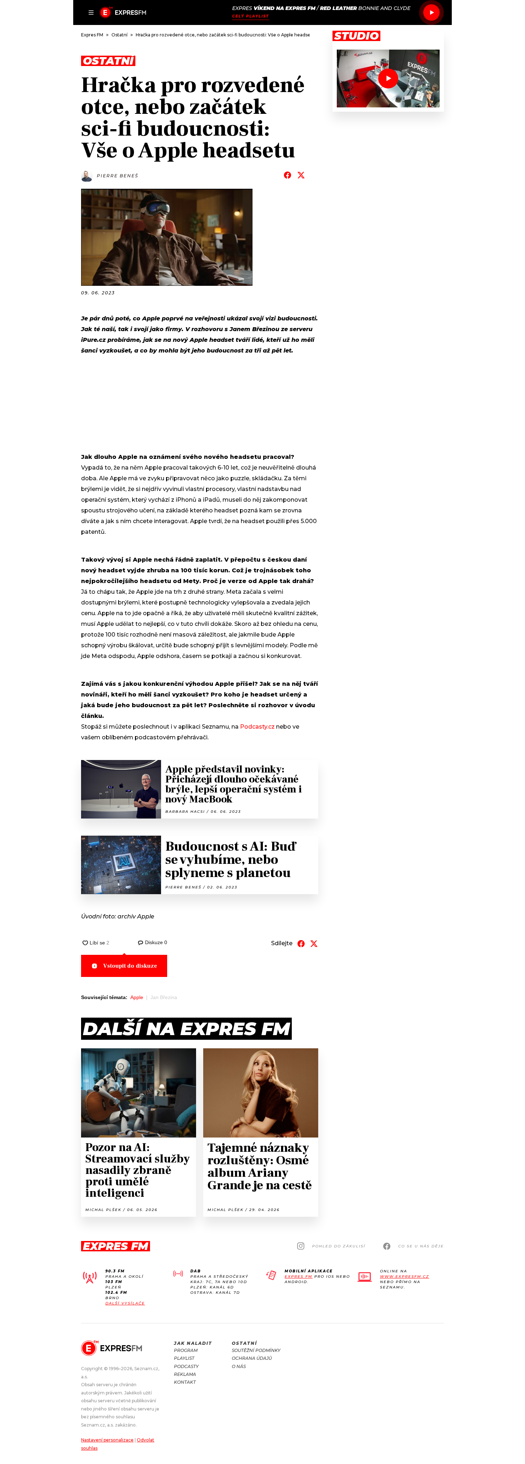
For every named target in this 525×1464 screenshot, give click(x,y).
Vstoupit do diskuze (130, 965)
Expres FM (298, 1276)
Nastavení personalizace (107, 1440)
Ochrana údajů (252, 1358)
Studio (356, 36)
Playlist (184, 1358)
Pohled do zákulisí (338, 1246)
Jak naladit (193, 1343)
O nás (239, 1366)
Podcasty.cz (257, 726)
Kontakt (185, 1382)
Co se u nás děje (421, 1246)
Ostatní (244, 1343)
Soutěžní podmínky (256, 1350)
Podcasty (186, 1366)
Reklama (185, 1374)
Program (186, 1350)
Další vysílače (125, 1303)
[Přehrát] (431, 12)
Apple (136, 997)
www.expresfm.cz (404, 1276)
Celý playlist (250, 16)
